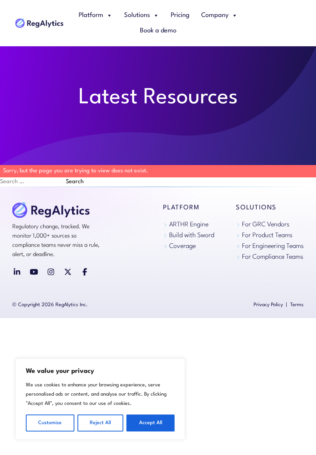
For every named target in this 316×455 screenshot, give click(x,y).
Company (215, 15)
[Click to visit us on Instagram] (50, 271)
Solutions (137, 15)
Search (75, 182)
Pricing (180, 15)
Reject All (100, 422)
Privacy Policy (268, 304)
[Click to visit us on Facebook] (84, 271)
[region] (100, 399)
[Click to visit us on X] (67, 271)
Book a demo (158, 30)
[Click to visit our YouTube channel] (34, 271)
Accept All (150, 422)
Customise (50, 422)
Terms (297, 304)
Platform (91, 15)
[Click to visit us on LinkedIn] (17, 271)
